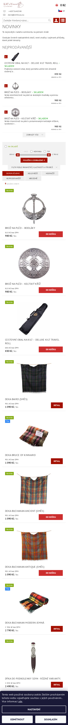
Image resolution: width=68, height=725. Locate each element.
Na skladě (13, 146)
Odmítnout (17, 719)
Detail (57, 405)
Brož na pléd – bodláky (23, 92)
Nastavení (34, 709)
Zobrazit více (32, 135)
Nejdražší (50, 173)
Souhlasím (50, 719)
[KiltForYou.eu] (13, 4)
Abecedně (33, 178)
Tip (48, 151)
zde (20, 701)
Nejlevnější (33, 173)
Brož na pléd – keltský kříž (26, 118)
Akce (26, 151)
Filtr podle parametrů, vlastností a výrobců (32, 167)
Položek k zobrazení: (34, 160)
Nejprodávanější (13, 178)
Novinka (38, 151)
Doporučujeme (13, 173)
